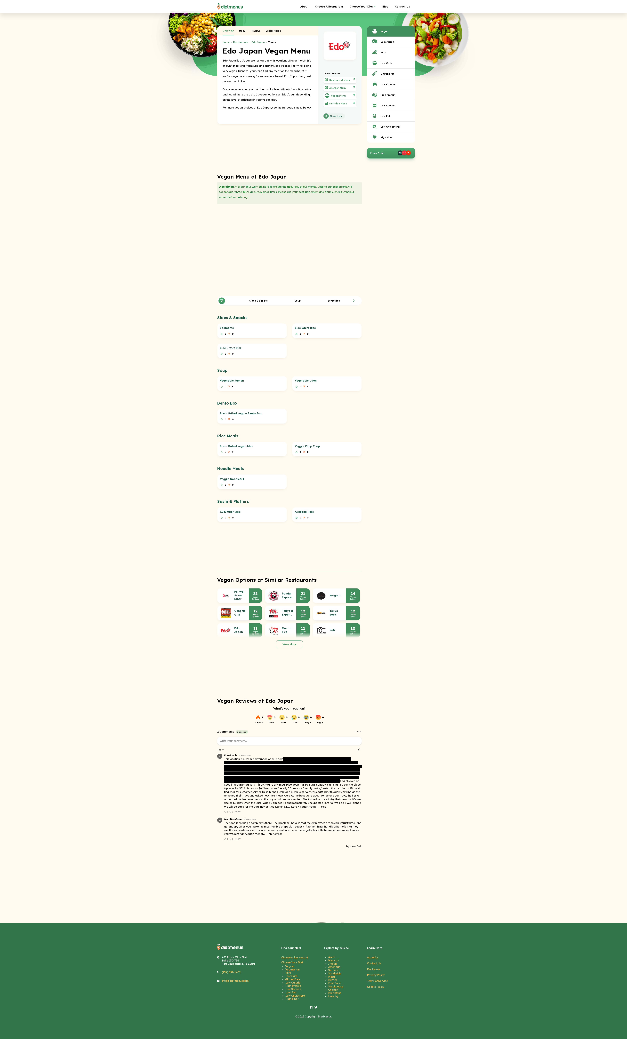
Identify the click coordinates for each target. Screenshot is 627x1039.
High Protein (293, 985)
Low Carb (291, 976)
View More (289, 644)
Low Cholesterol (295, 995)
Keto (288, 972)
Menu (242, 30)
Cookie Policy (375, 986)
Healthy (333, 996)
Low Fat (290, 992)
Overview (228, 30)
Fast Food (334, 983)
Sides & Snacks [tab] (258, 300)
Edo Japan (258, 42)
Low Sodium (293, 989)
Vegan (289, 966)
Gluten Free (292, 979)
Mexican (333, 960)
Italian (332, 963)
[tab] (228, 30)
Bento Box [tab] (334, 300)
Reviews (255, 30)
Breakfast (334, 993)
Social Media (273, 30)
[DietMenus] (230, 6)
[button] (353, 300)
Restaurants (240, 42)
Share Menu (336, 116)
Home (226, 42)
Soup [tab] (298, 300)
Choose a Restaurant (294, 957)
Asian (331, 957)
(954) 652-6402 (231, 972)
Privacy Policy (376, 975)
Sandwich (334, 973)
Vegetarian (292, 969)
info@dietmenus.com (235, 980)
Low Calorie (292, 982)
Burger (332, 980)
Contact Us (402, 6)
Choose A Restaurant (329, 6)
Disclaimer (373, 969)
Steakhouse (335, 986)
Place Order (377, 153)
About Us (372, 957)
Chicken (333, 989)
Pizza (331, 976)
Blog (385, 6)
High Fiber (291, 998)
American (334, 967)
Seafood (333, 970)
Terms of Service (377, 981)
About (304, 6)
